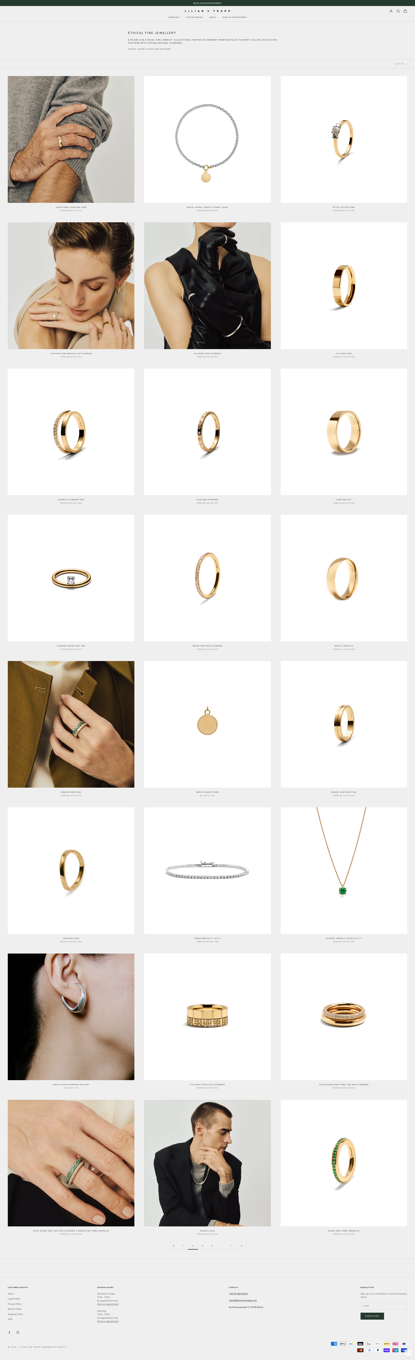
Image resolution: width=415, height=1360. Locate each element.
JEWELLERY (174, 17)
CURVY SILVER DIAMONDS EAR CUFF (71, 1085)
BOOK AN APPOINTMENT (235, 17)
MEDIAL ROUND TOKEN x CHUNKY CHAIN (207, 207)
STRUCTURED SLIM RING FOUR (71, 207)
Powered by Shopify (54, 1347)
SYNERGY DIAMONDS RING (71, 500)
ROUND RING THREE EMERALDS (343, 1231)
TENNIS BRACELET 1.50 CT (207, 938)
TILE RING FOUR (344, 353)
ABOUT (212, 17)
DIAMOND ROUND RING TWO (71, 646)
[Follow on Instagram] (17, 1332)
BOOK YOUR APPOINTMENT (207, 3)
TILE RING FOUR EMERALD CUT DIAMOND (71, 353)
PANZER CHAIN (207, 1231)
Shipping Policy (15, 1314)
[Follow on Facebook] (9, 1332)
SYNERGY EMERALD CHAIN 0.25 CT (344, 938)
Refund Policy (15, 1309)
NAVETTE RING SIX (343, 646)
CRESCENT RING (71, 938)
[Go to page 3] (241, 1245)
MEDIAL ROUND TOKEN (207, 792)
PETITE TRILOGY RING (344, 207)
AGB (10, 1319)
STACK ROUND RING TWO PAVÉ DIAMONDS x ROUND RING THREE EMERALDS (71, 1231)
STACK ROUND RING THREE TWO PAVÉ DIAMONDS (344, 1085)
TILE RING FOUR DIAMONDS (207, 353)
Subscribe (372, 1316)
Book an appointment (108, 1304)
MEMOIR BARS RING (71, 792)
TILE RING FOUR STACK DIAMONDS (207, 1085)
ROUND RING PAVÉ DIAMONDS (207, 646)
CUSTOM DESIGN (194, 17)
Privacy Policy (14, 1304)
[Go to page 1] (173, 1245)
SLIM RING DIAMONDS (207, 500)
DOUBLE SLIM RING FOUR (343, 792)
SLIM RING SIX (344, 500)
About (11, 1293)
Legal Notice (14, 1298)
